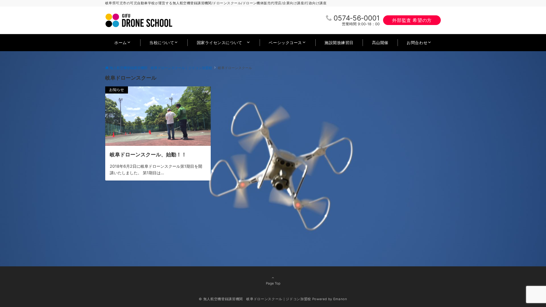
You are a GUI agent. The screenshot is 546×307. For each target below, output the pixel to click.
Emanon (340, 299)
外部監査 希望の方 (412, 20)
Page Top (273, 283)
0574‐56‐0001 (357, 18)
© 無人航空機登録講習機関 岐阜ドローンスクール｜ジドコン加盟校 (255, 299)
